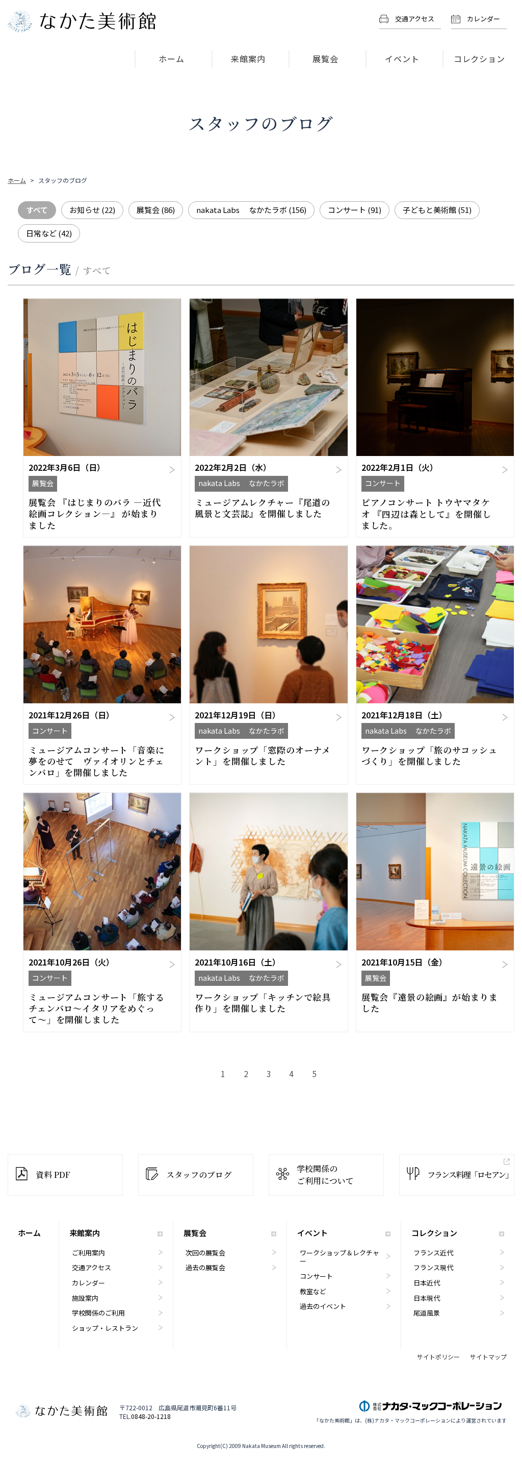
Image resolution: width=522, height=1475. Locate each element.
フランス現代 (433, 1267)
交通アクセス (414, 18)
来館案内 (248, 58)
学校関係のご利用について (325, 1175)
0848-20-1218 (151, 1416)
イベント (402, 58)
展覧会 (325, 58)
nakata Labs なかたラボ (251, 209)
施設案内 (85, 1298)
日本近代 (426, 1283)
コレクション (480, 58)
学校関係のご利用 (98, 1313)
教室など (313, 1291)
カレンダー (483, 18)
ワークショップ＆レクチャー (339, 1257)
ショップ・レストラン (105, 1328)
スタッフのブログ (198, 1175)
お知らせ (92, 209)
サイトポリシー (438, 1357)
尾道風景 (426, 1313)
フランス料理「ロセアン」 (469, 1175)
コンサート (354, 209)
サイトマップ (488, 1357)
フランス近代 (433, 1252)
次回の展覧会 (205, 1252)
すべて (37, 209)
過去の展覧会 (205, 1267)
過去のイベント (323, 1306)
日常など (49, 233)
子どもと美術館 (437, 209)
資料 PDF (53, 1175)
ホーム (172, 58)
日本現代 (426, 1298)
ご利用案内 (88, 1252)
